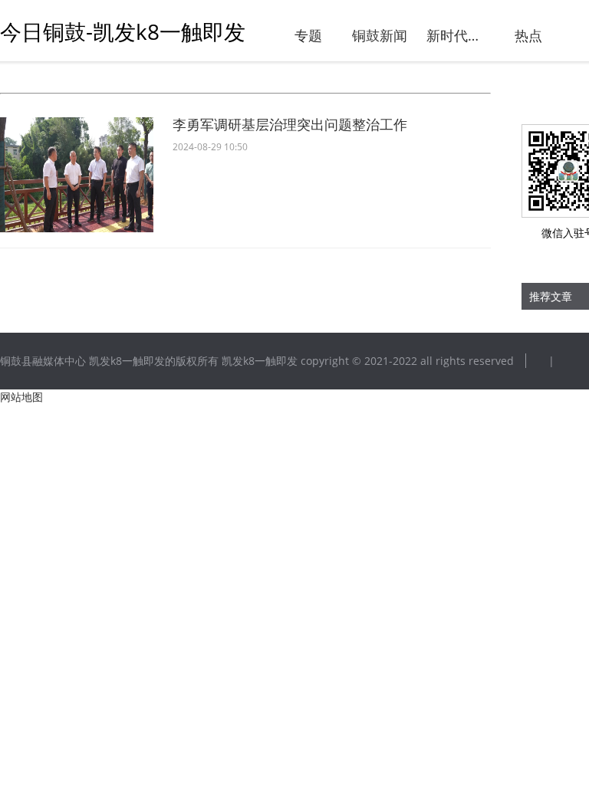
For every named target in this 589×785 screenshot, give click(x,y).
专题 (308, 35)
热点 (528, 35)
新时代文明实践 (455, 35)
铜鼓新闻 (379, 35)
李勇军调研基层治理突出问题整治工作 (290, 124)
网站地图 (21, 396)
